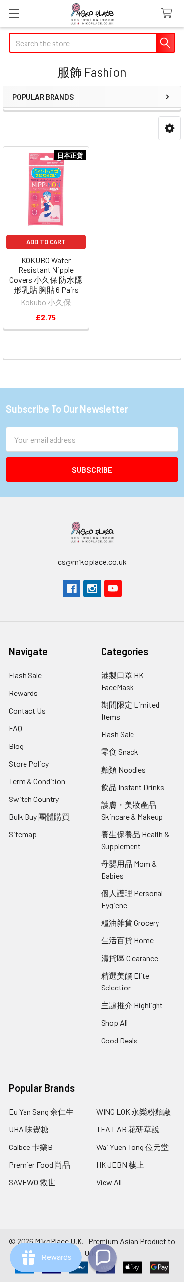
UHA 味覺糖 (29, 1129)
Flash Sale (25, 675)
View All (109, 1182)
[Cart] (169, 13)
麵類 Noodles (123, 769)
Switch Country (34, 798)
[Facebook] (71, 588)
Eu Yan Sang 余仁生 (41, 1111)
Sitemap (23, 834)
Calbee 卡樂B (31, 1146)
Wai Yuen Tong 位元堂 (132, 1146)
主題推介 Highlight (132, 1005)
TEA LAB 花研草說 (127, 1129)
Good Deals (119, 1040)
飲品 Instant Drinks (132, 787)
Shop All (114, 1022)
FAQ (15, 728)
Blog (16, 745)
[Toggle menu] (13, 13)
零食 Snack (119, 751)
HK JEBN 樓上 (120, 1164)
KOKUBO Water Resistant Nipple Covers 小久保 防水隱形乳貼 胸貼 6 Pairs (45, 274)
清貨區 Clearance (129, 957)
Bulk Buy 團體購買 (39, 816)
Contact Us (27, 710)
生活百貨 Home (127, 940)
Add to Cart (46, 242)
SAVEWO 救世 (32, 1182)
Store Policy (29, 763)
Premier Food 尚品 (39, 1164)
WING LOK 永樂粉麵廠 (133, 1111)
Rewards (23, 692)
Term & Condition (37, 781)
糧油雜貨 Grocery (130, 922)
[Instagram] (92, 588)
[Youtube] (113, 588)
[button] (169, 128)
